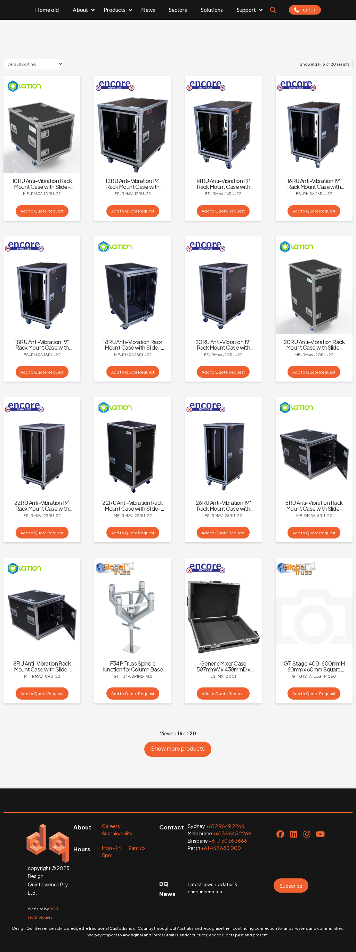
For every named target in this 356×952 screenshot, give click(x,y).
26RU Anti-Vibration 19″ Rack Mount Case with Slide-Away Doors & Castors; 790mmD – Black (223, 511)
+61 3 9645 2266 (232, 833)
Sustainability (117, 833)
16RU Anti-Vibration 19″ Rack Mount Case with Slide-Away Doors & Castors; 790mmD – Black (314, 189)
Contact (171, 827)
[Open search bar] (273, 10)
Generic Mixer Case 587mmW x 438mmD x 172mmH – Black (223, 669)
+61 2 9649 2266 (225, 826)
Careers (111, 826)
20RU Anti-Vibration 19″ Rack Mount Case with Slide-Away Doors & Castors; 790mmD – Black (223, 350)
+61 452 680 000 (221, 848)
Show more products (178, 748)
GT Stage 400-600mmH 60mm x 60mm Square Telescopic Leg (314, 669)
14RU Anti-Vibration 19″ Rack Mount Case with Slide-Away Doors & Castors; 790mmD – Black (223, 189)
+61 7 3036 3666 (228, 840)
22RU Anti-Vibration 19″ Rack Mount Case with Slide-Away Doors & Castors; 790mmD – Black (42, 511)
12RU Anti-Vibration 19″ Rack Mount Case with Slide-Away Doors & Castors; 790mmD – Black (132, 189)
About (82, 827)
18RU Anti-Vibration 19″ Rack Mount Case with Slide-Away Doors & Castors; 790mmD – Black (42, 350)
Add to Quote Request (42, 210)
